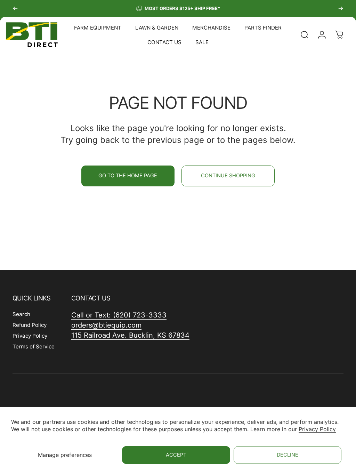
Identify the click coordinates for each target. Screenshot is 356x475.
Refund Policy (30, 325)
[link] (130, 335)
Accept (176, 455)
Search (21, 314)
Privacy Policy (317, 429)
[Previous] (15, 8)
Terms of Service (34, 346)
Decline (287, 455)
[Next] (340, 8)
